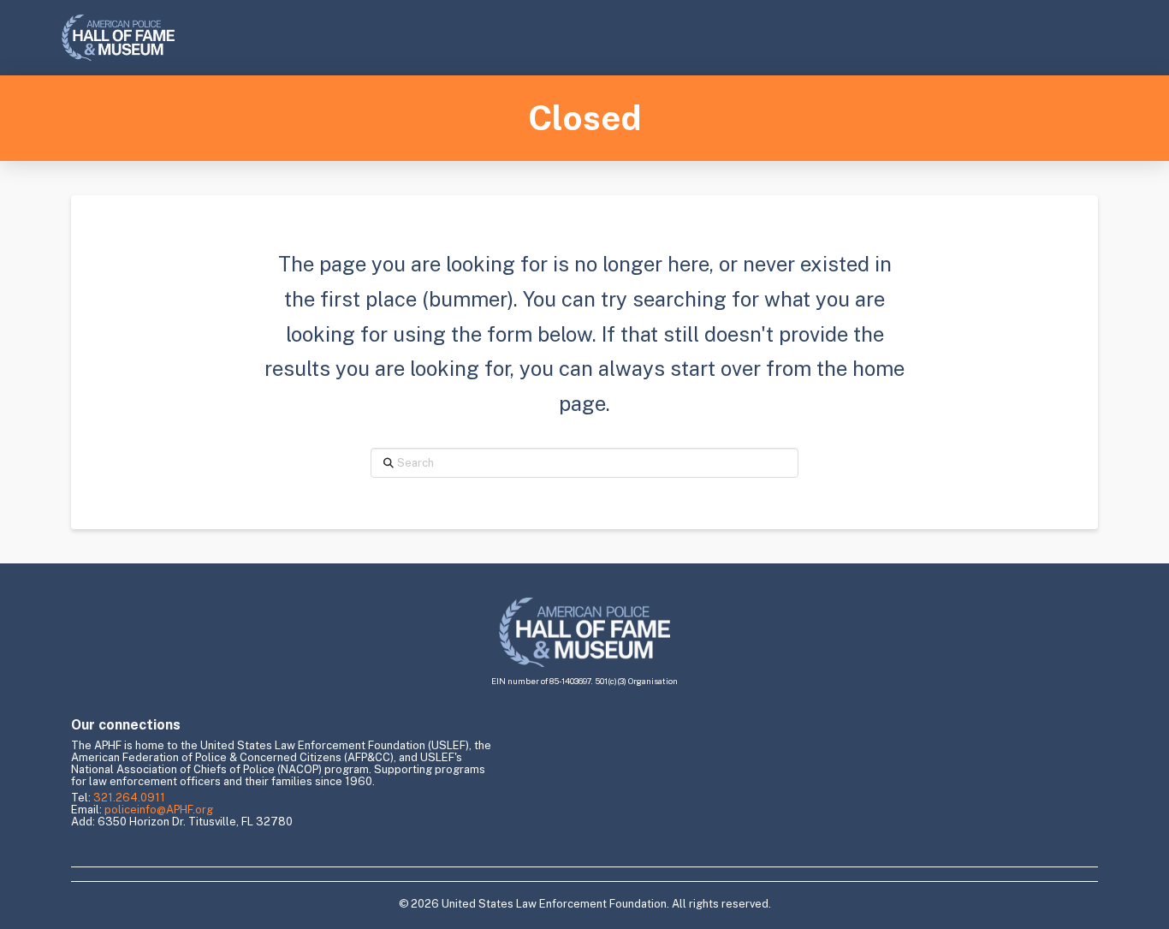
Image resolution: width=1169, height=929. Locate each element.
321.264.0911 (129, 797)
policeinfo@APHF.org (158, 809)
